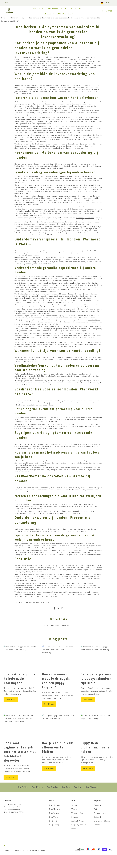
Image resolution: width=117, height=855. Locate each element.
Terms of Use (77, 813)
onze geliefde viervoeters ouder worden (57, 57)
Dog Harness (37, 787)
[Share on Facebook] (54, 609)
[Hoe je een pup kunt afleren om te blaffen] (58, 726)
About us (75, 805)
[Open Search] (102, 11)
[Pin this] (62, 609)
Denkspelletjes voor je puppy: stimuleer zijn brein (96, 678)
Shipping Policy (78, 825)
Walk (37, 8)
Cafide (97, 809)
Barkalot (97, 805)
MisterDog (24, 850)
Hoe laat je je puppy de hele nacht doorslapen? (19, 678)
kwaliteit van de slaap (41, 144)
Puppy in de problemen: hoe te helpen (95, 747)
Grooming (53, 8)
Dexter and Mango (102, 821)
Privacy (74, 817)
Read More (11, 700)
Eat (68, 8)
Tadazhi (97, 817)
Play (78, 8)
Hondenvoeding (17, 18)
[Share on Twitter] (58, 609)
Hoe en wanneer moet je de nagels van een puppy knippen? (56, 680)
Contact (74, 829)
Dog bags (78, 787)
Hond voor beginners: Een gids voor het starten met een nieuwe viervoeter (20, 751)
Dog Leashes (52, 787)
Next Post (66, 625)
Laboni (97, 825)
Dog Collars (23, 787)
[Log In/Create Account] (106, 11)
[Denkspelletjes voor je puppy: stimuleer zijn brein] (97, 657)
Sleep (48, 13)
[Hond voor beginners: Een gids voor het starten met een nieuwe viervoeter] (20, 726)
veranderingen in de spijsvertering (32, 222)
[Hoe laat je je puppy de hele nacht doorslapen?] (20, 657)
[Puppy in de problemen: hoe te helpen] (97, 726)
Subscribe (64, 13)
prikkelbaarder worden (48, 198)
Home (3, 18)
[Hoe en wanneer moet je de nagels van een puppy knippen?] (58, 657)
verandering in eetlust (85, 218)
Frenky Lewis (100, 813)
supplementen (87, 550)
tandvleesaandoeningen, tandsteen (48, 296)
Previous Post (53, 625)
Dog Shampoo (92, 787)
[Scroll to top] (112, 850)
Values (74, 809)
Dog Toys (66, 787)
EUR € (106, 3)
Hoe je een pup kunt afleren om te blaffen (58, 747)
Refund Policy (77, 821)
